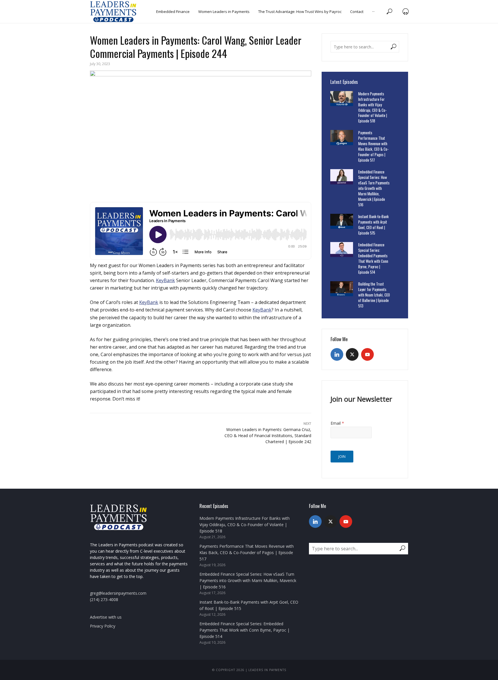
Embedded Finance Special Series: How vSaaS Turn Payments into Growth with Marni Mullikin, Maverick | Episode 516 (374, 188)
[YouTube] (367, 354)
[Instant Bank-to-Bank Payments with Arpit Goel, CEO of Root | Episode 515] (341, 221)
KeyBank (165, 280)
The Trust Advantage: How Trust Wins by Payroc (300, 11)
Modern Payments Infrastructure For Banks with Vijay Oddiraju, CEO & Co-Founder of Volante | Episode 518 (372, 107)
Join (342, 456)
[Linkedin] (337, 354)
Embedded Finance (173, 11)
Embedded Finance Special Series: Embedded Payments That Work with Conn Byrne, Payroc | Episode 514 (373, 258)
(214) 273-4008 (104, 599)
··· (373, 11)
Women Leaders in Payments (224, 11)
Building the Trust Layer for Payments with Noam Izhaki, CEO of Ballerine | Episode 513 (374, 295)
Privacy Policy (102, 626)
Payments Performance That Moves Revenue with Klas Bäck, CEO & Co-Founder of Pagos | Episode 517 (373, 146)
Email (337, 423)
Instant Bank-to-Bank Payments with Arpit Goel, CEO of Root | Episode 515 (373, 225)
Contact (356, 11)
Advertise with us (106, 617)
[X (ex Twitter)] (352, 354)
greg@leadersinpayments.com (118, 593)
